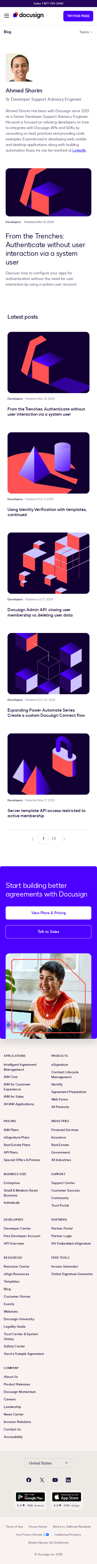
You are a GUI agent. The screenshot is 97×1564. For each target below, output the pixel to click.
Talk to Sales (48, 931)
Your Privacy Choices (29, 1535)
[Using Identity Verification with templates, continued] (48, 463)
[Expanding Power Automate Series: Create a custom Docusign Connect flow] (48, 663)
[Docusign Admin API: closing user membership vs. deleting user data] (48, 563)
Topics (84, 32)
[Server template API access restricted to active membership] (48, 764)
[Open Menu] (6, 16)
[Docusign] (28, 15)
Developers (13, 222)
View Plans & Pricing (48, 913)
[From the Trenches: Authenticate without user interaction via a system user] (48, 192)
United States (40, 1463)
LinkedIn (79, 150)
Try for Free (78, 16)
